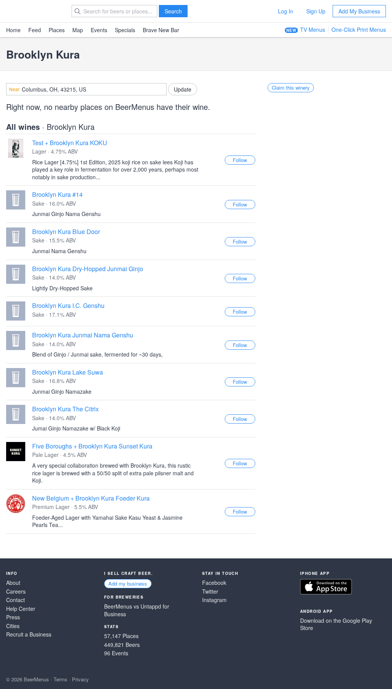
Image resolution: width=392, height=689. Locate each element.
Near (14, 89)
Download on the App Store (326, 586)
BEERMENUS (33, 11)
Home (13, 30)
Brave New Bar (161, 30)
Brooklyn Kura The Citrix (65, 408)
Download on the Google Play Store (336, 624)
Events (99, 30)
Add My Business (359, 11)
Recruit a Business (28, 634)
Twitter (210, 591)
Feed (34, 30)
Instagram (214, 600)
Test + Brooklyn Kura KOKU (69, 142)
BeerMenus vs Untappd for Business (136, 610)
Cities (13, 626)
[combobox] (86, 89)
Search (173, 11)
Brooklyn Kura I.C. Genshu (68, 305)
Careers (16, 591)
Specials (125, 30)
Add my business (127, 583)
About (13, 582)
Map (77, 30)
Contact (15, 600)
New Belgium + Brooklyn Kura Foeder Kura (91, 498)
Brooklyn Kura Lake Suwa (67, 372)
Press (13, 617)
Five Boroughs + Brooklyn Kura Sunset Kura (92, 446)
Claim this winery (291, 87)
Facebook (214, 582)
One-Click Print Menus (359, 29)
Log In (285, 11)
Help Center (20, 608)
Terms (60, 679)
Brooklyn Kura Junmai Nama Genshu (82, 335)
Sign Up (315, 11)
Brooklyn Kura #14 (57, 194)
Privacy (80, 679)
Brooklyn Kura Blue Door (66, 231)
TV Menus (312, 29)
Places (57, 30)
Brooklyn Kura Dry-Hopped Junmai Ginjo (87, 268)
